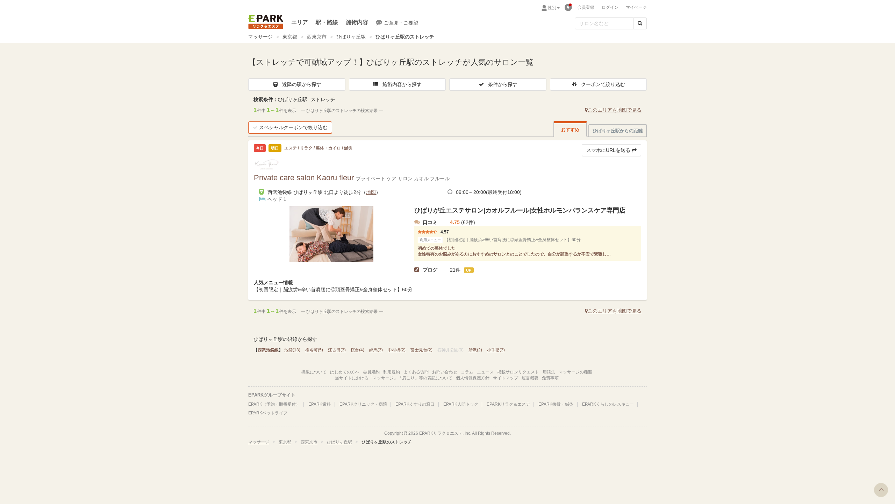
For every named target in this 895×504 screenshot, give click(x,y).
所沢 (475, 350)
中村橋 (397, 350)
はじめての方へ (344, 372)
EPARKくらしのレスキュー (608, 404)
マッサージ (260, 37)
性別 (552, 7)
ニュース (485, 372)
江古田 (337, 350)
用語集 (549, 372)
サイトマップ (505, 378)
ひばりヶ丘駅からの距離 (618, 130)
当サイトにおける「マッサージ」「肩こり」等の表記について (393, 378)
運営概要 (530, 378)
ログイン (610, 7)
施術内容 (357, 22)
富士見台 (421, 350)
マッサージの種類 (575, 372)
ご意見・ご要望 (401, 23)
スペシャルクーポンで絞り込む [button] (293, 127)
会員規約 (371, 372)
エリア (299, 22)
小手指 (496, 350)
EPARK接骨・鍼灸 (555, 404)
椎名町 (314, 350)
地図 (371, 192)
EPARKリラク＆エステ (265, 22)
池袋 (292, 350)
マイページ (636, 7)
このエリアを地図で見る (615, 110)
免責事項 (550, 378)
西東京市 (317, 37)
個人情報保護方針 (472, 378)
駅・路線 (327, 22)
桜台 (357, 350)
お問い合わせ (444, 372)
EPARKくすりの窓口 (415, 404)
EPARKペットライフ (267, 413)
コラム (467, 372)
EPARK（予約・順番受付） (274, 404)
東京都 (289, 37)
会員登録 (586, 7)
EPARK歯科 (319, 404)
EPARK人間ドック (460, 404)
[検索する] (639, 23)
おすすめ (570, 129)
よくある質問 (416, 372)
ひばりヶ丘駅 (351, 37)
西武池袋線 (268, 350)
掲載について (314, 372)
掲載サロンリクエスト (518, 372)
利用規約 (391, 372)
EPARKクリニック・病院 (363, 404)
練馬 (376, 350)
